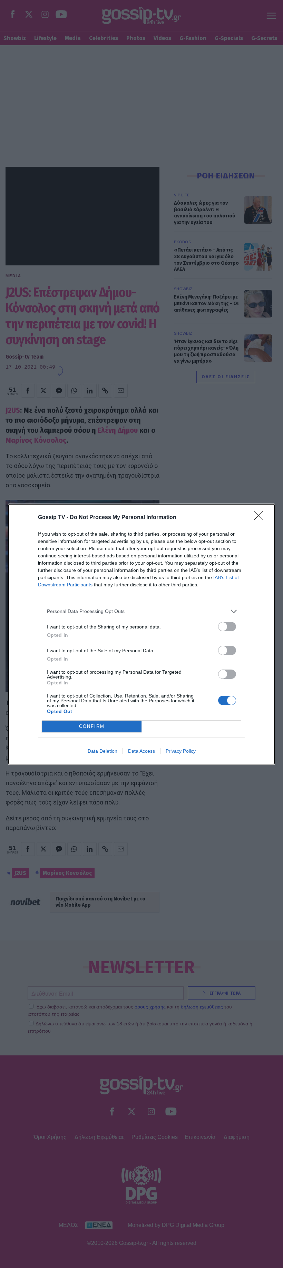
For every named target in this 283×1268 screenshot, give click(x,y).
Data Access (141, 751)
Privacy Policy (181, 751)
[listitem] (141, 611)
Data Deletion (102, 751)
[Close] (260, 517)
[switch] (227, 626)
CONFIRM (92, 726)
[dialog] (141, 634)
